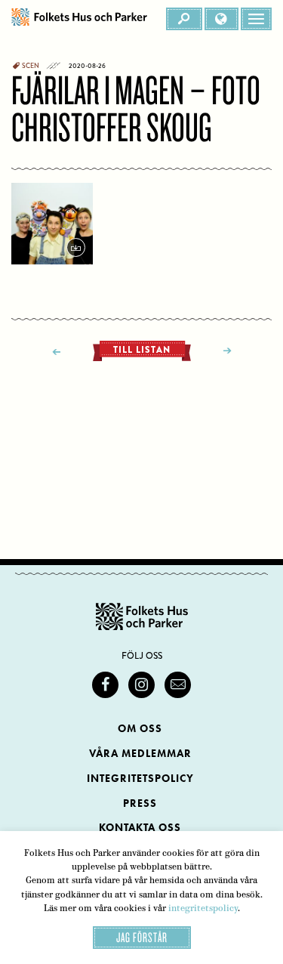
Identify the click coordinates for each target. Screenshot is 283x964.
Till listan (142, 350)
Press (140, 803)
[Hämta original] (52, 223)
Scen (30, 65)
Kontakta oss (140, 827)
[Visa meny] (256, 19)
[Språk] (221, 19)
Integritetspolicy (140, 778)
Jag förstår (142, 937)
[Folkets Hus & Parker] (79, 19)
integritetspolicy (203, 908)
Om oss (140, 728)
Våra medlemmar (140, 753)
